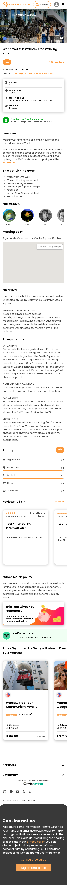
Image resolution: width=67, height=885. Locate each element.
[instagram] (5, 792)
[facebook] (11, 792)
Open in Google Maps (49, 246)
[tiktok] (31, 792)
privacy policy (36, 842)
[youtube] (18, 792)
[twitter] (24, 792)
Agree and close (33, 868)
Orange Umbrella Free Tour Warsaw (34, 73)
